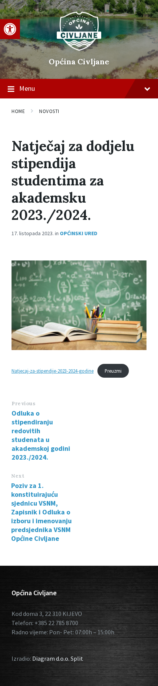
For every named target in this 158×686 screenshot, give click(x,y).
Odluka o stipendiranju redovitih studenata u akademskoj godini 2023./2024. (41, 435)
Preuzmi (113, 371)
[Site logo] (79, 48)
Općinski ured (78, 233)
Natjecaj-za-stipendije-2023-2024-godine (53, 371)
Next (17, 476)
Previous (23, 403)
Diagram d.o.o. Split (57, 658)
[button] (10, 29)
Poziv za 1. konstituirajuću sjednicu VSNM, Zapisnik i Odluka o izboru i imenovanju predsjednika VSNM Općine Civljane (41, 512)
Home (18, 111)
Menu (27, 88)
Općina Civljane (79, 61)
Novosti (49, 111)
